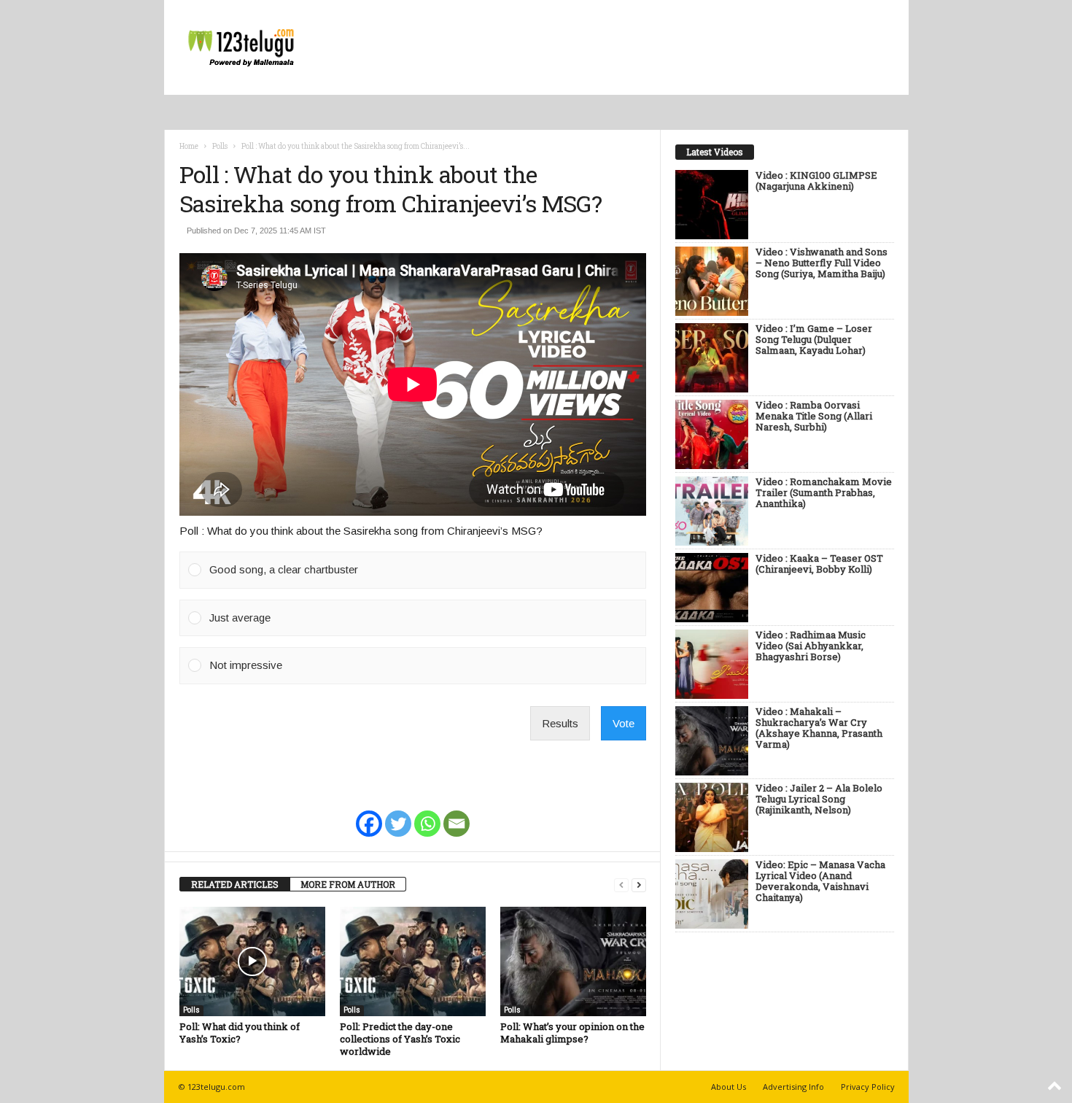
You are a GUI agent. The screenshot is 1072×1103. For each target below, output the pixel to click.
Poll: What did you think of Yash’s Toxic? (239, 1032)
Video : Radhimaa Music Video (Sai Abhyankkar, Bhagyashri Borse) (811, 646)
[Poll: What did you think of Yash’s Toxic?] (252, 961)
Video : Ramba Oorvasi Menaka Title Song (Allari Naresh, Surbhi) (814, 416)
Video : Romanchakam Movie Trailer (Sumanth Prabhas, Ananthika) (824, 493)
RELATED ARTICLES (235, 884)
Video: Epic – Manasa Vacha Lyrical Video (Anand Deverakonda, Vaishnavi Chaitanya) (820, 881)
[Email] (456, 814)
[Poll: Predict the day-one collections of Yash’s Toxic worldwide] (413, 961)
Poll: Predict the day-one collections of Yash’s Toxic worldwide (400, 1039)
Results (560, 723)
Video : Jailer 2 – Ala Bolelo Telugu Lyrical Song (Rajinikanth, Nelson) (819, 799)
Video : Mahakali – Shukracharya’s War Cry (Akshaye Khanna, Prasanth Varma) (819, 728)
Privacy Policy (868, 1086)
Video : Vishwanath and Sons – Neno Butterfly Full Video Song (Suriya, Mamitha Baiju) (821, 263)
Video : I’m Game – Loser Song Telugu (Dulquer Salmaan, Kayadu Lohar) (814, 340)
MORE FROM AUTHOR (347, 884)
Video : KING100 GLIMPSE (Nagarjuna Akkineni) (816, 181)
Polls (220, 146)
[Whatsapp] (427, 814)
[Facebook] (369, 814)
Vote (623, 723)
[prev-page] (621, 884)
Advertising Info (793, 1086)
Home (188, 146)
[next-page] (639, 884)
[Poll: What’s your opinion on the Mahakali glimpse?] (573, 961)
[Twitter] (398, 814)
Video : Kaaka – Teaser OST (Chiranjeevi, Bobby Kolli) (819, 564)
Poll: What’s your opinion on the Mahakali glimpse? (572, 1032)
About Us (728, 1086)
